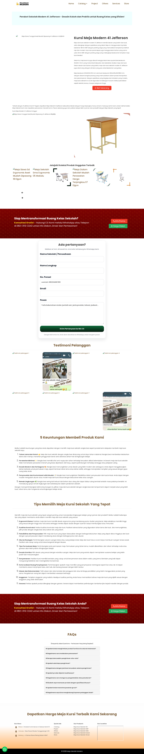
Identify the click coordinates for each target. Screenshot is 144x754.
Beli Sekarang (102, 88)
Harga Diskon (119, 226)
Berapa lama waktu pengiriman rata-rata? (63, 658)
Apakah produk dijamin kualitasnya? (60, 673)
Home (71, 3)
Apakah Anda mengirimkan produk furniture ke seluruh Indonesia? (71, 649)
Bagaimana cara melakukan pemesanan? (62, 653)
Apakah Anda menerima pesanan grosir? (62, 688)
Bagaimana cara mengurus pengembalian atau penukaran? (69, 678)
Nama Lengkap (48, 265)
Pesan (43, 300)
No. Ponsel (45, 277)
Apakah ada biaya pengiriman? (58, 663)
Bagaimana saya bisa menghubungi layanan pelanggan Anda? (70, 692)
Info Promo (120, 221)
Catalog (82, 3)
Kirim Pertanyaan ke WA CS (72, 329)
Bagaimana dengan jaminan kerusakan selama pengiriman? (69, 668)
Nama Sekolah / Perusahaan (55, 254)
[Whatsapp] (4, 749)
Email (43, 288)
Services (116, 3)
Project (95, 3)
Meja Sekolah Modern (75, 751)
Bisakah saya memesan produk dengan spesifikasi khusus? (68, 683)
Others (105, 3)
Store (126, 3)
